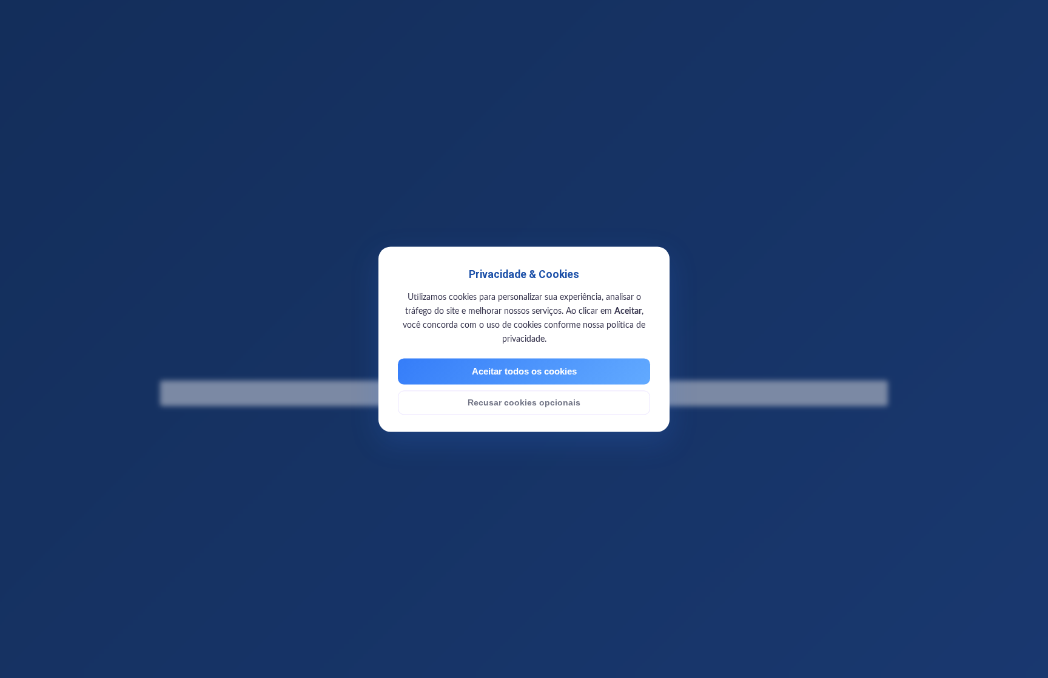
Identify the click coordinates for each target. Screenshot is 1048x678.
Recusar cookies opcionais (524, 402)
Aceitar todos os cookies (524, 371)
